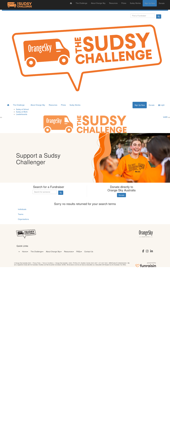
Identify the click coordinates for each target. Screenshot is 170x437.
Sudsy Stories (135, 3)
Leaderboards (21, 114)
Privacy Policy (37, 263)
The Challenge (81, 3)
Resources (113, 3)
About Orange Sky (98, 3)
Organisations (23, 219)
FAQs (78, 251)
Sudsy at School (22, 109)
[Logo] (19, 5)
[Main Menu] (1, 117)
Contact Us (88, 251)
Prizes (123, 3)
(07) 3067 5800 (103, 263)
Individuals (22, 209)
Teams (20, 214)
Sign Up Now (150, 3)
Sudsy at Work (22, 111)
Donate (162, 3)
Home (24, 251)
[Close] (169, 117)
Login (162, 105)
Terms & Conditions (48, 263)
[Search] (158, 16)
